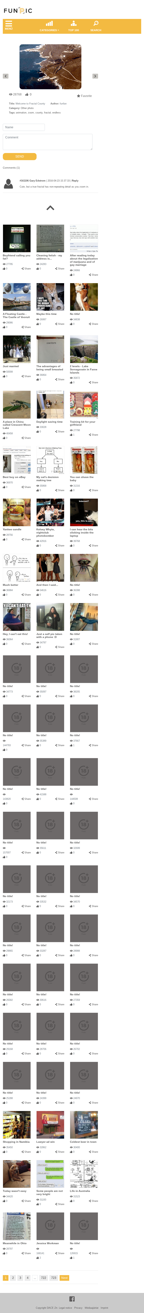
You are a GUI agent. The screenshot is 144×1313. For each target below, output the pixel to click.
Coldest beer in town (83, 1141)
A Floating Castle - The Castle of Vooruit (16, 315)
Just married (11, 365)
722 (43, 1277)
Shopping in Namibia (16, 1141)
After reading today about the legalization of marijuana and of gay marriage (84, 259)
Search (95, 30)
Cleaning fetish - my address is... (49, 256)
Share (27, 267)
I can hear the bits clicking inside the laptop (82, 531)
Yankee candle (12, 528)
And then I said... (47, 584)
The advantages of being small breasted (49, 367)
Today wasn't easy (14, 1190)
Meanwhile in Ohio (15, 1242)
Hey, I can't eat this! (15, 633)
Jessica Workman (47, 1242)
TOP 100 (73, 30)
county (39, 112)
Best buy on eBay (14, 476)
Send (19, 156)
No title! (75, 313)
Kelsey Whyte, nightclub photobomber (45, 531)
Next (64, 1277)
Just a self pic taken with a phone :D (49, 635)
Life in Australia (80, 1190)
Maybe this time (46, 313)
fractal (47, 112)
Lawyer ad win (45, 1141)
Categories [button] (48, 30)
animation (21, 112)
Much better (10, 584)
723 (53, 1277)
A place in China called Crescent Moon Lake (17, 424)
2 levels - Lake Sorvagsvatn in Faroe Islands (83, 369)
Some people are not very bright (49, 1192)
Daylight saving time (49, 420)
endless (56, 112)
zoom (31, 112)
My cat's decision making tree (47, 478)
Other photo (27, 108)
